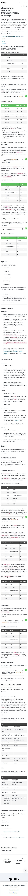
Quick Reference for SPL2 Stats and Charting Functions (12, 352)
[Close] (26, 883)
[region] (14, 889)
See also (4, 43)
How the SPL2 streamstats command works (13, 36)
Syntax (4, 39)
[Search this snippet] (26, 96)
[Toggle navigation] (25, 870)
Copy (23, 96)
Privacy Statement (13, 890)
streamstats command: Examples (11, 832)
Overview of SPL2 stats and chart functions (14, 838)
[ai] (24, 6)
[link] (22, 6)
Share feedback (6, 850)
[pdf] (26, 6)
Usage (3, 41)
